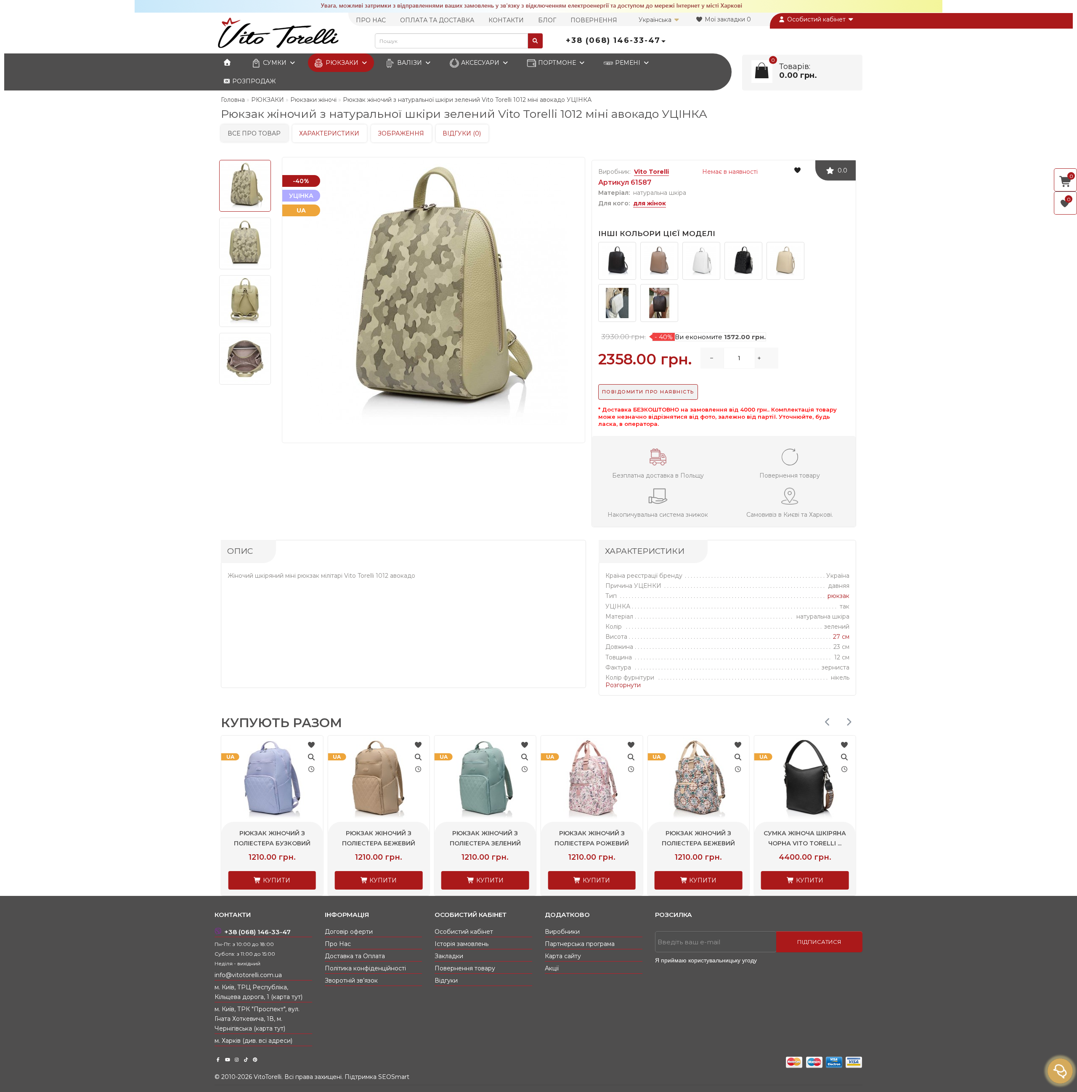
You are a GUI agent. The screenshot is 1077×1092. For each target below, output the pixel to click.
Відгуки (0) (462, 133)
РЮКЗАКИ (342, 62)
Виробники (562, 931)
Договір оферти (349, 931)
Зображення (401, 133)
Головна (233, 100)
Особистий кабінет (816, 19)
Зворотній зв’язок (351, 980)
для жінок (649, 203)
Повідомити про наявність (648, 392)
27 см (841, 636)
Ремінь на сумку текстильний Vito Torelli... (805, 843)
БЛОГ (547, 20)
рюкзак (838, 596)
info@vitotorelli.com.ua (248, 975)
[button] (848, 722)
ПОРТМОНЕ (557, 62)
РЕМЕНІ (627, 62)
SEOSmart (393, 1077)
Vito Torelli (651, 171)
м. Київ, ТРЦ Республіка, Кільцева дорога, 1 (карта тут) (258, 992)
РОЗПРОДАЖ (253, 81)
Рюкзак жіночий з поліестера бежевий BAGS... (272, 843)
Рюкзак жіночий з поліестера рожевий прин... (485, 843)
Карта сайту (563, 956)
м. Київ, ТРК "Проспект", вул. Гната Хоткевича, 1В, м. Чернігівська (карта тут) (257, 1018)
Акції (552, 968)
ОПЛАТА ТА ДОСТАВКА (437, 20)
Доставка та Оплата (355, 956)
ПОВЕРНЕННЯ (593, 20)
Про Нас (338, 944)
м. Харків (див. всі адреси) (253, 1040)
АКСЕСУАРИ (480, 62)
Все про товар (254, 133)
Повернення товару (465, 968)
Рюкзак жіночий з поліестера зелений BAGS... (378, 843)
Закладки (449, 956)
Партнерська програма (580, 944)
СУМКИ (274, 62)
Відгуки (446, 980)
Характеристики (329, 133)
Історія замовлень (461, 944)
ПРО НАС (371, 20)
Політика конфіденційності (365, 968)
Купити (275, 880)
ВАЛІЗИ (409, 62)
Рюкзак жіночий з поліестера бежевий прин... (592, 843)
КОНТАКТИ (506, 20)
